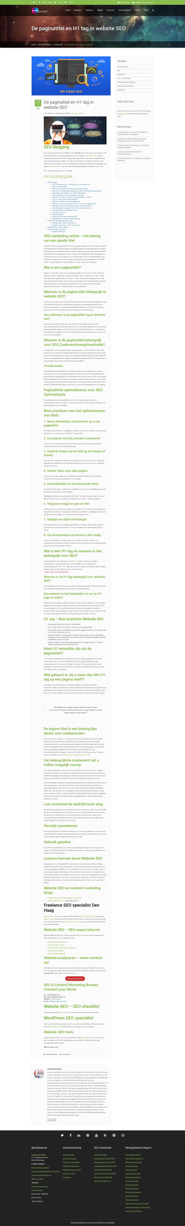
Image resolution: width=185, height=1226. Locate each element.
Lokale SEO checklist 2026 (103, 1170)
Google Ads (121, 90)
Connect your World (38, 1155)
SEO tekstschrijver (88, 916)
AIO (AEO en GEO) (69, 1173)
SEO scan (123, 113)
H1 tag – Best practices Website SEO (65, 199)
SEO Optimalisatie (45, 45)
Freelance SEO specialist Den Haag (60, 221)
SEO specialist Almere (132, 1155)
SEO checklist (63, 1012)
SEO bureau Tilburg (132, 1196)
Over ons (110, 10)
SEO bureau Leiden (131, 1185)
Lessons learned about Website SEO (64, 216)
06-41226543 (38, 1179)
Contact (137, 10)
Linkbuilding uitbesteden (125, 86)
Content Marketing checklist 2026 (105, 1166)
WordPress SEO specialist (57, 229)
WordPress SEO (56, 1027)
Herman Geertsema (51, 916)
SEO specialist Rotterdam (57, 942)
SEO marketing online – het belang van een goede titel (70, 184)
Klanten (100, 10)
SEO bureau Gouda (131, 1181)
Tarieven (89, 10)
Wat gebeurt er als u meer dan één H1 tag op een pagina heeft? (74, 204)
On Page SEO (58, 45)
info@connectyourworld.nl (57, 1001)
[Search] (153, 10)
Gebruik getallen (57, 214)
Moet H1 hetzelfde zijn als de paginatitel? (66, 201)
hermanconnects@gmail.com (41, 1175)
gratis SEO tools (87, 1038)
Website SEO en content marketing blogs (66, 219)
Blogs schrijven (49, 919)
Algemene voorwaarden (39, 1186)
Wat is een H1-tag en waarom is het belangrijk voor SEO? (71, 197)
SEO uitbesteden (123, 67)
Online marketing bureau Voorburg (137, 1203)
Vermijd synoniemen (59, 212)
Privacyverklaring (37, 1190)
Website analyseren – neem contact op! (65, 225)
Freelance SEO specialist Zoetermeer (62, 948)
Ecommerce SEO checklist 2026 (105, 1173)
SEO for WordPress (55, 901)
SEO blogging (52, 182)
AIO (118, 71)
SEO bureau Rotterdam (133, 1192)
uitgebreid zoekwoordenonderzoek (78, 755)
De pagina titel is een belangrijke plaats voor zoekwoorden (72, 206)
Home (67, 10)
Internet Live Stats (91, 156)
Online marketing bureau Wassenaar (137, 1207)
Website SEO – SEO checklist (58, 227)
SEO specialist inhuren (75, 979)
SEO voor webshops (124, 78)
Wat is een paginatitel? (60, 186)
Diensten (77, 10)
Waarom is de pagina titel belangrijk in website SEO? (70, 189)
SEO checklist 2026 (100, 1155)
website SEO (56, 166)
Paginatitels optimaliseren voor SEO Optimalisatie (69, 193)
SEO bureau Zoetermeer (133, 1211)
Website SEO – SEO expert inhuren (64, 223)
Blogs (146, 10)
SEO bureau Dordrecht (133, 1177)
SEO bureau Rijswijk (132, 1188)
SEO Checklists (124, 10)
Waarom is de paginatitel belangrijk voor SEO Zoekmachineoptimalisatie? (77, 191)
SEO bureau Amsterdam (133, 1162)
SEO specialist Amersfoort (134, 1158)
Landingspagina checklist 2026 (104, 1162)
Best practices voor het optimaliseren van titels (68, 195)
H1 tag (76, 561)
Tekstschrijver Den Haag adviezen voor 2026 (65, 898)
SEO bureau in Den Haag (72, 922)
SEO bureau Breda (131, 1166)
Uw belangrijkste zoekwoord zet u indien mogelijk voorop (71, 208)
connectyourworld (77, 113)
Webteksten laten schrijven (126, 82)
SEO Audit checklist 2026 (102, 1181)
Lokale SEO (121, 74)
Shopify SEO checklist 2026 (103, 1177)
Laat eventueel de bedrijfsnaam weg (64, 210)
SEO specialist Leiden (56, 945)
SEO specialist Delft (55, 951)
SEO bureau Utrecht (132, 1200)
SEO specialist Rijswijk (56, 954)
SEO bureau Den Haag (132, 1173)
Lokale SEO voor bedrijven (71, 1162)
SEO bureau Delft (131, 1170)
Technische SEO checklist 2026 (104, 1158)
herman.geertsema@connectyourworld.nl (45, 1171)
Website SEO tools (58, 231)
